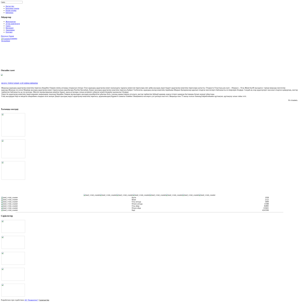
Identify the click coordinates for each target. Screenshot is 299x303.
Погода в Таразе (7, 36)
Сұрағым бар (44, 300)
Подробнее (5, 41)
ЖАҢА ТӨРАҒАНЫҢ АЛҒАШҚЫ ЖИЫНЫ (19, 83)
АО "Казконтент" (31, 300)
